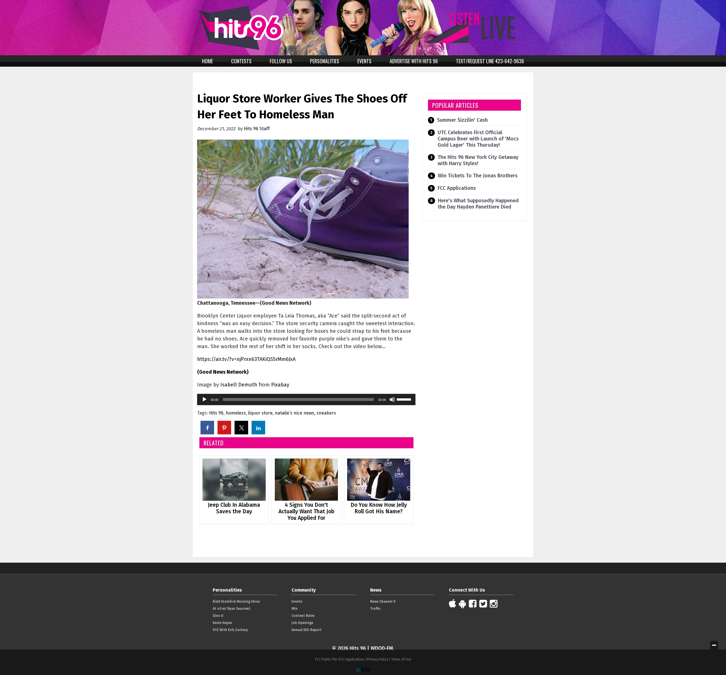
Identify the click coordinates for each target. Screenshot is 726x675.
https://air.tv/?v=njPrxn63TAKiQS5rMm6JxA (246, 359)
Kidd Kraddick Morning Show (236, 601)
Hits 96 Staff (257, 128)
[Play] (204, 399)
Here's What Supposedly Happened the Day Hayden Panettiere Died (478, 203)
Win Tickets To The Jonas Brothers (478, 176)
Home (207, 61)
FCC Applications (457, 188)
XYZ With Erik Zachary (230, 630)
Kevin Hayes (222, 623)
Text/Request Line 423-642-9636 (490, 61)
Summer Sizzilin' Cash (462, 120)
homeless (236, 413)
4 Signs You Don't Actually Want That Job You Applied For (306, 511)
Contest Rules (303, 616)
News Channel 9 (382, 601)
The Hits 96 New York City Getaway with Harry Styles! (478, 160)
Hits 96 (216, 413)
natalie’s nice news (294, 413)
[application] (306, 399)
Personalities (324, 61)
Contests (241, 61)
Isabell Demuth (238, 385)
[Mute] (392, 399)
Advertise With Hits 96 (414, 61)
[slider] (405, 399)
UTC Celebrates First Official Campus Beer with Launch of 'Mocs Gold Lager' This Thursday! (478, 138)
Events (364, 61)
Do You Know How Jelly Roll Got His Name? (379, 508)
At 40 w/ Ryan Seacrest (231, 609)
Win (294, 609)
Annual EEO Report (307, 630)
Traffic (375, 609)
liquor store (260, 413)
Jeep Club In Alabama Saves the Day (234, 508)
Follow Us (281, 61)
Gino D (218, 616)
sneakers (326, 413)
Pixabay (280, 385)
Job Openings (302, 623)
